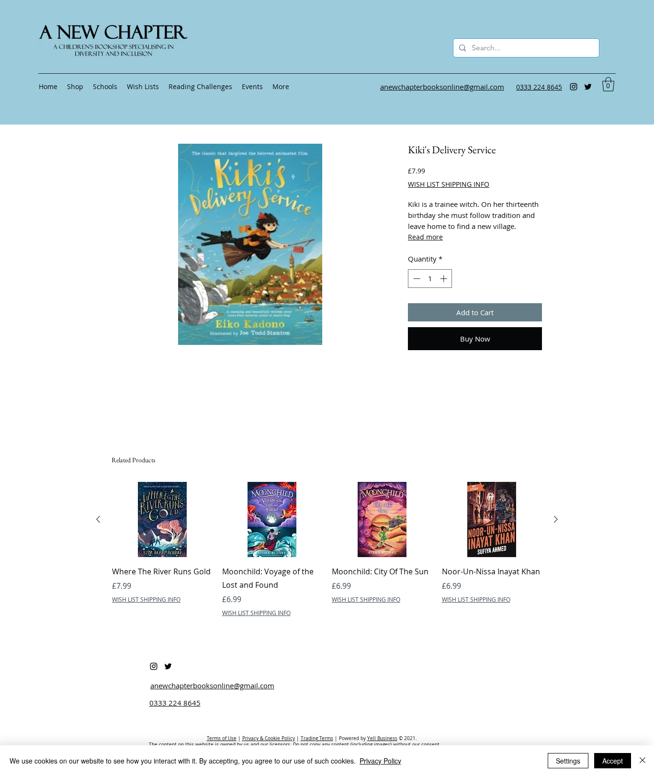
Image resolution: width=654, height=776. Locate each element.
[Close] (642, 760)
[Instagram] (573, 86)
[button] (608, 84)
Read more (425, 236)
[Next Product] (556, 519)
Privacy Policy (380, 760)
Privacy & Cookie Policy (268, 738)
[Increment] (444, 278)
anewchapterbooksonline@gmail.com (212, 685)
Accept (612, 760)
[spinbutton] (430, 278)
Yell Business (382, 738)
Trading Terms (317, 738)
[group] (327, 549)
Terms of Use (222, 738)
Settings (568, 760)
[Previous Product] (98, 519)
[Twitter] (588, 86)
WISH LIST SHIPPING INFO (448, 184)
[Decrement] (415, 278)
